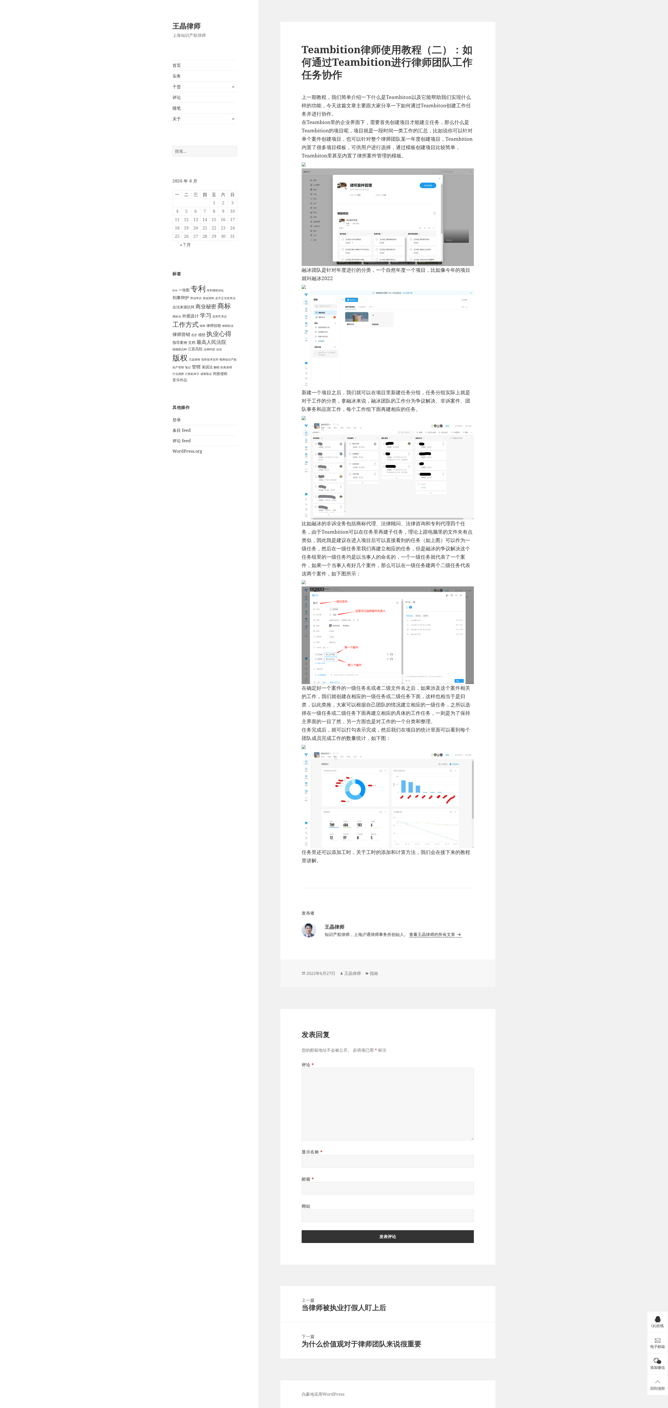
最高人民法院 (211, 342)
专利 (198, 288)
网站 (306, 1206)
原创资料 (208, 298)
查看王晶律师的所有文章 (432, 934)
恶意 (194, 335)
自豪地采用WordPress (323, 1394)
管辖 (196, 367)
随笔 (176, 108)
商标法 (176, 316)
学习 (205, 315)
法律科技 (209, 349)
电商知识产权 (228, 359)
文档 (191, 342)
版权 (180, 357)
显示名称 (312, 1152)
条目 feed (181, 430)
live (174, 290)
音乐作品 (179, 379)
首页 (176, 65)
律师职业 (228, 326)
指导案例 (179, 342)
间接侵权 (220, 373)
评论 (176, 97)
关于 (176, 119)
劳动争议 (196, 298)
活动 (219, 349)
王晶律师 (186, 26)
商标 (224, 305)
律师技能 (213, 325)
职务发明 (226, 367)
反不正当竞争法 (225, 298)
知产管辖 (178, 367)
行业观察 (178, 374)
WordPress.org (187, 451)
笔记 (188, 367)
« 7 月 (185, 245)
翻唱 (216, 367)
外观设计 (190, 316)
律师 (202, 326)
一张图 (183, 289)
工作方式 (185, 324)
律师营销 (181, 334)
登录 (176, 420)
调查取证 (206, 374)
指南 (374, 973)
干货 (176, 87)
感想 (201, 334)
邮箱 (308, 1179)
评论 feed (181, 441)
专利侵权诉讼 (215, 290)
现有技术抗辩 (209, 359)
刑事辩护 (180, 298)
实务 (176, 76)
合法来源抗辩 (183, 306)
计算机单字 (192, 374)
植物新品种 (179, 349)
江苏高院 (195, 348)
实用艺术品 (219, 316)
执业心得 (218, 333)
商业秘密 (205, 306)
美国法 (207, 366)
